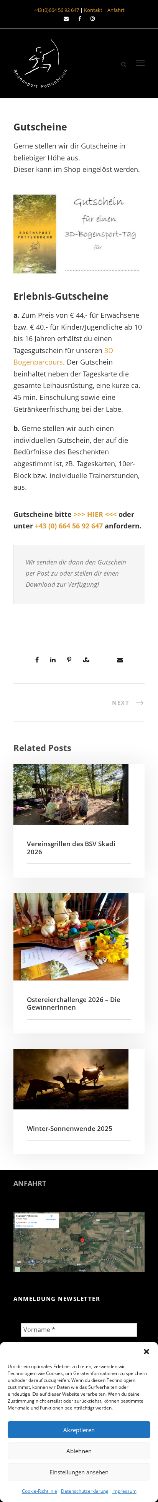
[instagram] (93, 18)
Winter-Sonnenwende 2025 (69, 1128)
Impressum (124, 1491)
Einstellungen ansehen (79, 1472)
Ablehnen (79, 1451)
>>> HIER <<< (95, 514)
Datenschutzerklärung (85, 1491)
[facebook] (79, 18)
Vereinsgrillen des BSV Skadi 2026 (71, 847)
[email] (66, 18)
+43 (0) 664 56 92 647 (69, 525)
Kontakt (93, 10)
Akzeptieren (79, 1430)
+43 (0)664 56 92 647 (56, 10)
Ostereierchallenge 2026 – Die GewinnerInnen (73, 1003)
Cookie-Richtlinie (39, 1491)
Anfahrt (116, 10)
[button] (146, 1351)
